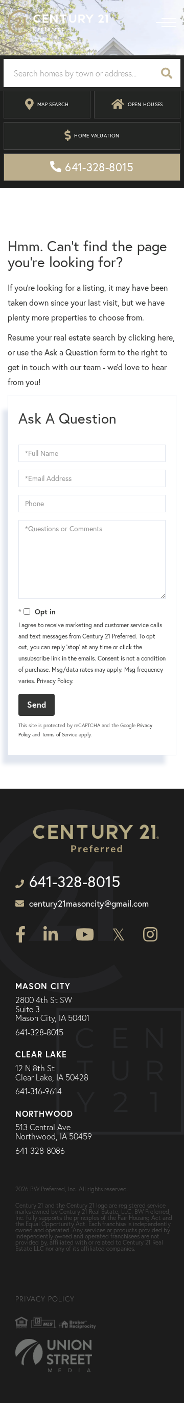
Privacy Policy (54, 681)
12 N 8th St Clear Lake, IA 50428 (51, 1073)
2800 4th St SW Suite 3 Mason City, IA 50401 (52, 1009)
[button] (166, 73)
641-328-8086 (40, 1151)
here (165, 337)
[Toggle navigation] (166, 22)
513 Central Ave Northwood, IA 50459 (53, 1132)
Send (36, 704)
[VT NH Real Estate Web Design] (53, 1355)
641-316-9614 (38, 1091)
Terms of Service (59, 734)
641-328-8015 (39, 1032)
